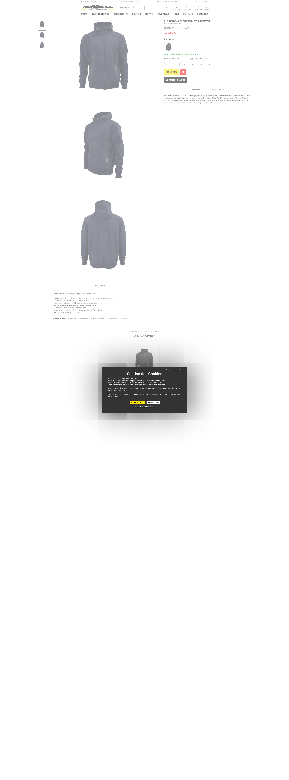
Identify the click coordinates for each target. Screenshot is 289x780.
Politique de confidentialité (145, 407)
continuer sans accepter (172, 370)
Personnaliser (153, 402)
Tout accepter (138, 402)
